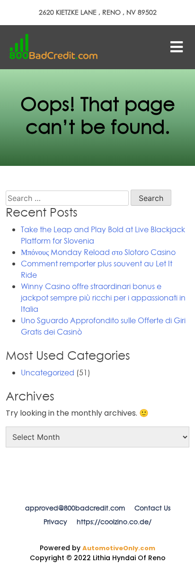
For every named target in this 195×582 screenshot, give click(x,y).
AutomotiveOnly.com (118, 548)
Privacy (55, 522)
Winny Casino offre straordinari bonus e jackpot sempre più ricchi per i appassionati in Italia (103, 297)
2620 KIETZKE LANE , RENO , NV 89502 (98, 12)
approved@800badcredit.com (75, 508)
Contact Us (152, 508)
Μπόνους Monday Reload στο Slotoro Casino (98, 252)
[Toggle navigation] (176, 47)
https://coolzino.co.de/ (114, 522)
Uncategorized (47, 372)
